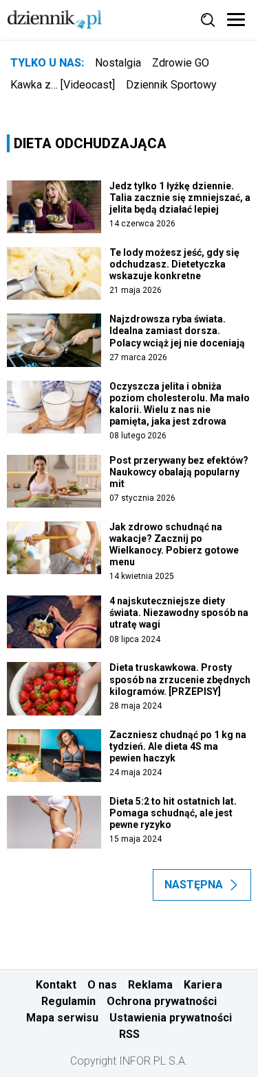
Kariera (203, 984)
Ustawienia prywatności (170, 1017)
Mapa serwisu (62, 1017)
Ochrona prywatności (162, 1001)
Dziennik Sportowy (171, 84)
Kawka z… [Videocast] (62, 84)
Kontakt (56, 984)
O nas (102, 984)
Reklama (150, 984)
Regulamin (68, 1001)
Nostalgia (118, 62)
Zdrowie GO (180, 62)
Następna (193, 884)
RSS (129, 1034)
